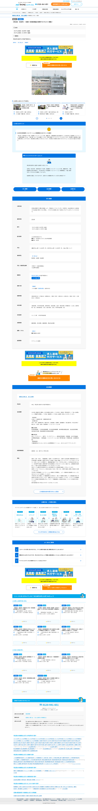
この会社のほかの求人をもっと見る (49, 491)
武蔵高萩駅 (41, 288)
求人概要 (25, 189)
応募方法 (73, 189)
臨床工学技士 (46, 800)
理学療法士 (20, 800)
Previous (37, 118)
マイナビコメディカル (16, 12)
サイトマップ (72, 799)
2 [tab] (48, 118)
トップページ (17, 9)
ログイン (76, 4)
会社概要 (49, 189)
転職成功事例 (45, 9)
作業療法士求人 (31, 12)
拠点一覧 (77, 9)
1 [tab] (49, 94)
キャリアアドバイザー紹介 (66, 9)
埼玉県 (36, 12)
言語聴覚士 (32, 800)
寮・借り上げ (20, 42)
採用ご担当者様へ (66, 1)
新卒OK (14, 42)
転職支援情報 (55, 9)
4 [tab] (51, 118)
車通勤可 (26, 42)
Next (61, 118)
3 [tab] (49, 118)
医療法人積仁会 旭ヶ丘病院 (26, 396)
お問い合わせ (65, 799)
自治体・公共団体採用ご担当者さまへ (34, 799)
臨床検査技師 (39, 800)
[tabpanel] (49, 83)
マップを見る (35, 278)
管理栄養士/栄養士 (62, 800)
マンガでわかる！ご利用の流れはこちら (49, 532)
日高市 (41, 12)
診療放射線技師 (53, 800)
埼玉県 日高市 (35, 275)
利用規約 (58, 799)
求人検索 (34, 9)
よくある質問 (79, 799)
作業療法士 (24, 12)
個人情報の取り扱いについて (49, 799)
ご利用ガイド (23, 9)
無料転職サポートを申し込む (60, 4)
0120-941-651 (41, 4)
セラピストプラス (71, 800)
